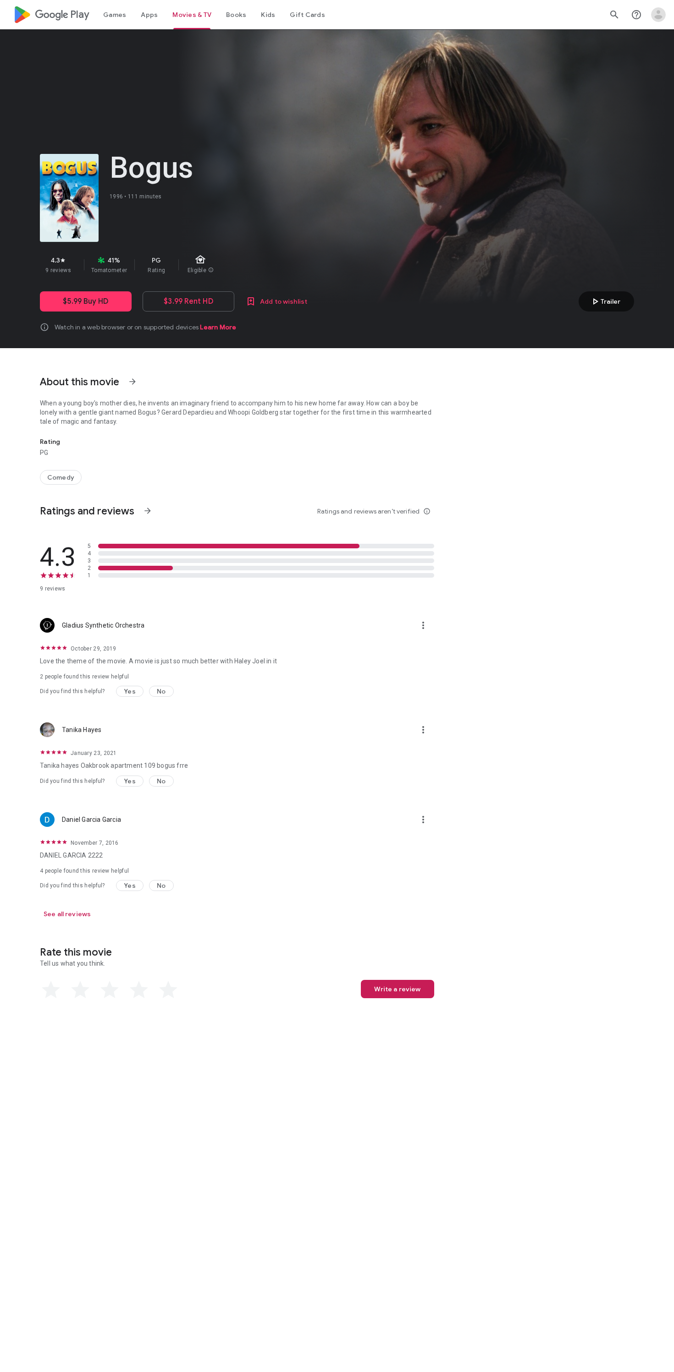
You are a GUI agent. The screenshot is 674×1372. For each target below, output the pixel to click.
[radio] (51, 990)
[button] (130, 691)
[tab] (114, 14)
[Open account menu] (658, 15)
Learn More (218, 327)
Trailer (605, 301)
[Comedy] (61, 477)
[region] (203, 265)
